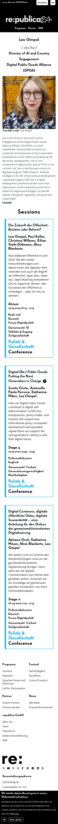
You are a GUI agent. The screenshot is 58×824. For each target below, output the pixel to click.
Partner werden (11, 707)
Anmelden (42, 2)
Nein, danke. (16, 819)
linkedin (38, 768)
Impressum (8, 731)
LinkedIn (7, 202)
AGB (4, 740)
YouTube (8, 768)
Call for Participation (13, 688)
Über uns (7, 721)
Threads (18, 768)
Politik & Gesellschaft (21, 344)
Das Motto (35, 675)
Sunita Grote (18, 388)
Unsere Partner (11, 702)
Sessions (7, 671)
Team (5, 726)
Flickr (34, 768)
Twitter (3, 768)
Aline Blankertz (31, 544)
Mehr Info (15, 813)
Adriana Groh (18, 540)
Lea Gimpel (17, 236)
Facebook (23, 768)
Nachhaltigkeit (37, 671)
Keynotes (7, 675)
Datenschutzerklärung (15, 735)
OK (4, 819)
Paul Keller (36, 236)
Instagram (13, 768)
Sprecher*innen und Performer (13, 682)
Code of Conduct (38, 680)
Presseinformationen (41, 707)
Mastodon (28, 768)
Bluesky (43, 768)
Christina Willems (21, 240)
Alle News (34, 702)
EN (53, 2)
